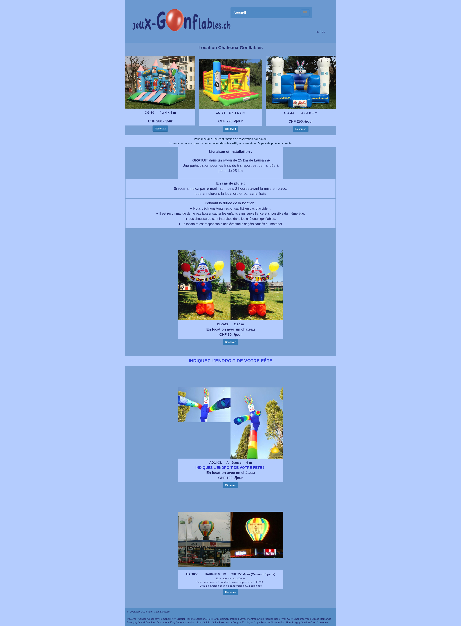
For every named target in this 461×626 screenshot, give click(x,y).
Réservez (160, 128)
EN (323, 31)
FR (317, 31)
